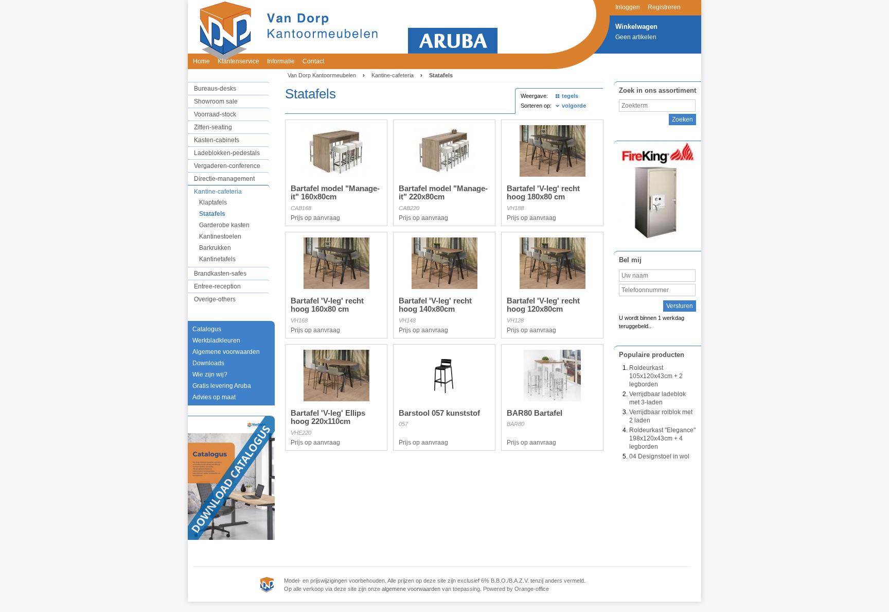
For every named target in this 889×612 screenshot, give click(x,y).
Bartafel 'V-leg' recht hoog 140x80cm (435, 305)
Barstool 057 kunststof (439, 413)
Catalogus (206, 329)
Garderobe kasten (224, 225)
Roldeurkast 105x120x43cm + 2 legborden (656, 376)
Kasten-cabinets (216, 140)
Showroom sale (216, 101)
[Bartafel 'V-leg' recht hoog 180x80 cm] (552, 174)
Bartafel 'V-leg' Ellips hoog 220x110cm (328, 417)
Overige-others (215, 299)
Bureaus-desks (215, 88)
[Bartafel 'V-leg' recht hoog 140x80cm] (444, 287)
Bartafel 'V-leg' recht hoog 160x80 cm (327, 305)
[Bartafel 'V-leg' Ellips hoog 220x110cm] (336, 399)
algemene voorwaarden (411, 589)
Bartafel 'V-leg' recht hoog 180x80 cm (543, 192)
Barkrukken (215, 247)
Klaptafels (213, 202)
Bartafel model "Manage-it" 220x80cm (443, 192)
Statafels (212, 213)
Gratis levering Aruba (221, 385)
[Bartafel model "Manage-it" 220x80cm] (444, 174)
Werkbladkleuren (216, 340)
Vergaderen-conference (227, 165)
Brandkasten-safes (220, 273)
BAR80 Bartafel (534, 413)
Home (201, 61)
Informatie (281, 61)
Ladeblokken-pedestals (227, 153)
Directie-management (224, 178)
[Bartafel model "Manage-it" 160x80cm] (336, 174)
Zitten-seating (213, 127)
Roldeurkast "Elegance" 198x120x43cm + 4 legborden (662, 438)
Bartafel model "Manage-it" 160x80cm (335, 192)
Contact (313, 61)
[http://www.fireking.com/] (657, 191)
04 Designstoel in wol (659, 456)
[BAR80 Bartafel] (552, 399)
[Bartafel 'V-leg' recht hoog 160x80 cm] (336, 287)
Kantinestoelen (220, 236)
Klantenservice (238, 61)
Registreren (664, 7)
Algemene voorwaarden (226, 351)
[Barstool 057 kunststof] (444, 399)
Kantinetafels (217, 259)
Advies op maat (214, 397)
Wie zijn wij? (209, 374)
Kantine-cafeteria (218, 191)
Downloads (208, 363)
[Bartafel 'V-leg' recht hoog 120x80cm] (552, 287)
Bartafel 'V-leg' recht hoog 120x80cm (543, 305)
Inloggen (627, 7)
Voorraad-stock (215, 114)
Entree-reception (217, 286)
